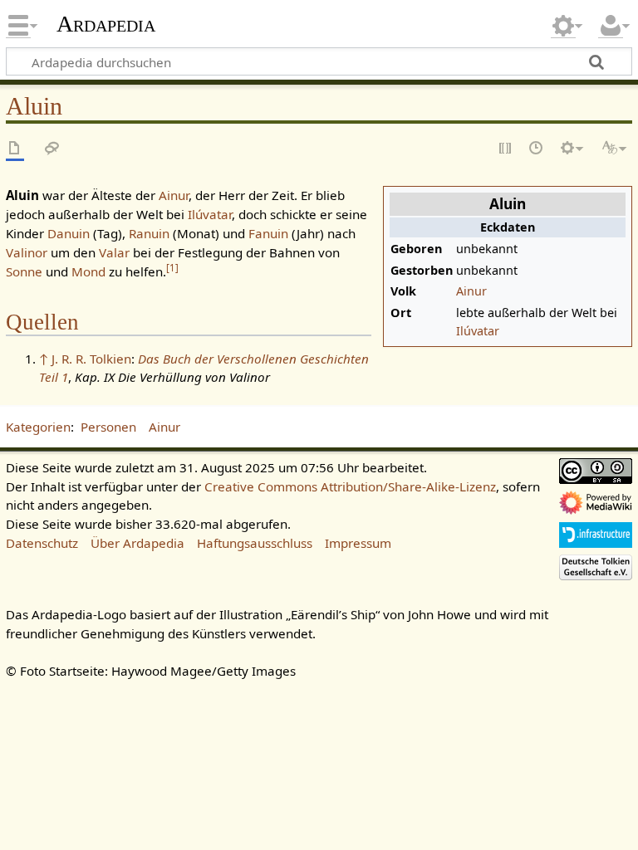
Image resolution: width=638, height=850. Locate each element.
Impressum (358, 543)
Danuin (68, 233)
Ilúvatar (477, 331)
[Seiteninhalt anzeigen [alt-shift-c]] (15, 149)
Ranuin (149, 233)
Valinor (26, 252)
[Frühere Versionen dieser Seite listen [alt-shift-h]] (537, 149)
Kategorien (38, 426)
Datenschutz (42, 543)
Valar (114, 252)
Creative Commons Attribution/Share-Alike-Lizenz (350, 486)
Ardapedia (105, 24)
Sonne (24, 271)
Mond (88, 271)
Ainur (471, 291)
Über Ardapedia (137, 543)
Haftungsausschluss (254, 543)
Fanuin (268, 233)
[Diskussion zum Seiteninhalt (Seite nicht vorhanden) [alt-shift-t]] (52, 149)
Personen (108, 426)
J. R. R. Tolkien (91, 358)
